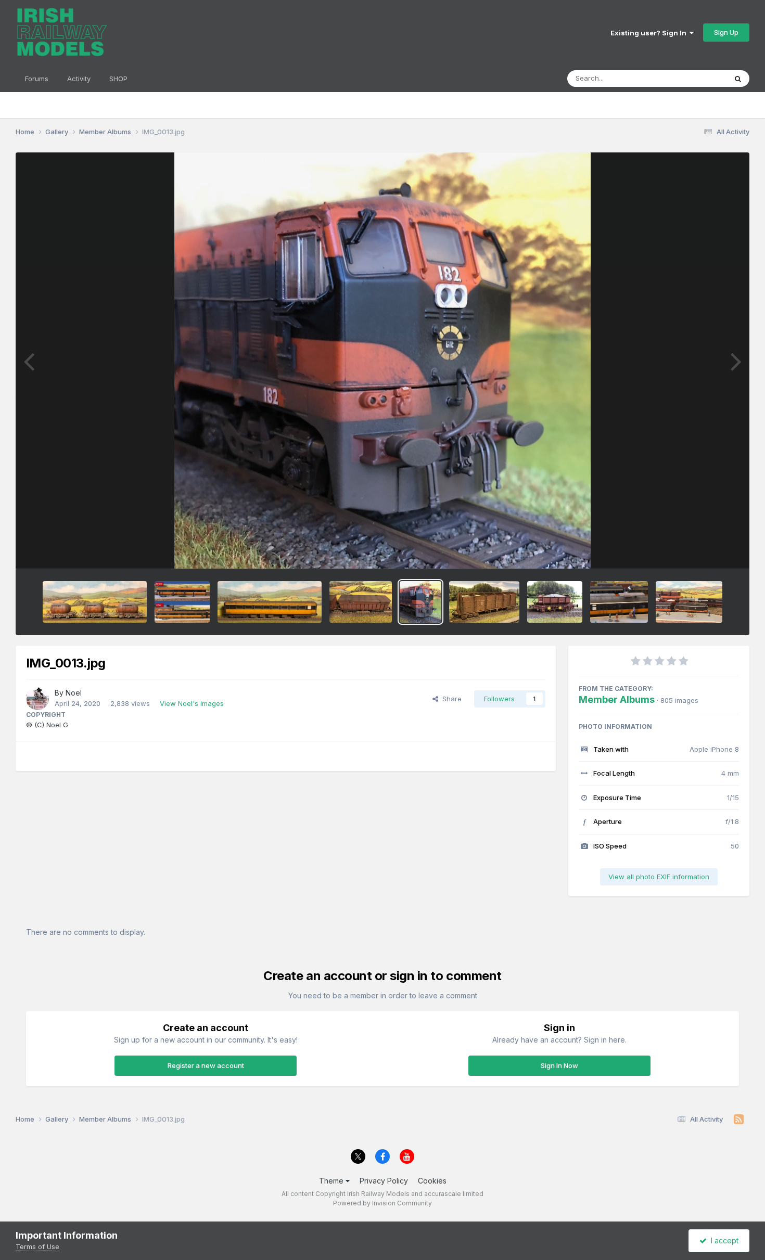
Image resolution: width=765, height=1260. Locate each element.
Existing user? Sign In (650, 33)
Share (450, 699)
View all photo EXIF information (658, 876)
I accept (722, 1240)
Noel (74, 692)
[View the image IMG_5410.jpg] (555, 602)
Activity (79, 78)
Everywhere (694, 78)
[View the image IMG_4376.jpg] (95, 602)
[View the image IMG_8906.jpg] (360, 602)
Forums (36, 78)
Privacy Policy (384, 1180)
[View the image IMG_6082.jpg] (270, 602)
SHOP (118, 78)
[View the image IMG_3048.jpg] (689, 602)
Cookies (432, 1180)
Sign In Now (559, 1065)
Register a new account (206, 1065)
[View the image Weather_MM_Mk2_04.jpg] (182, 602)
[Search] (737, 78)
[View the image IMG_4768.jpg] (484, 602)
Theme (332, 1180)
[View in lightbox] (382, 360)
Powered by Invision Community (382, 1203)
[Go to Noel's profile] (37, 698)
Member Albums (617, 699)
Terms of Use (37, 1246)
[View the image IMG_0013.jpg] (420, 602)
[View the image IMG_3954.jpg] (619, 602)
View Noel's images (192, 703)
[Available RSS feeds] (738, 1119)
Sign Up (726, 32)
